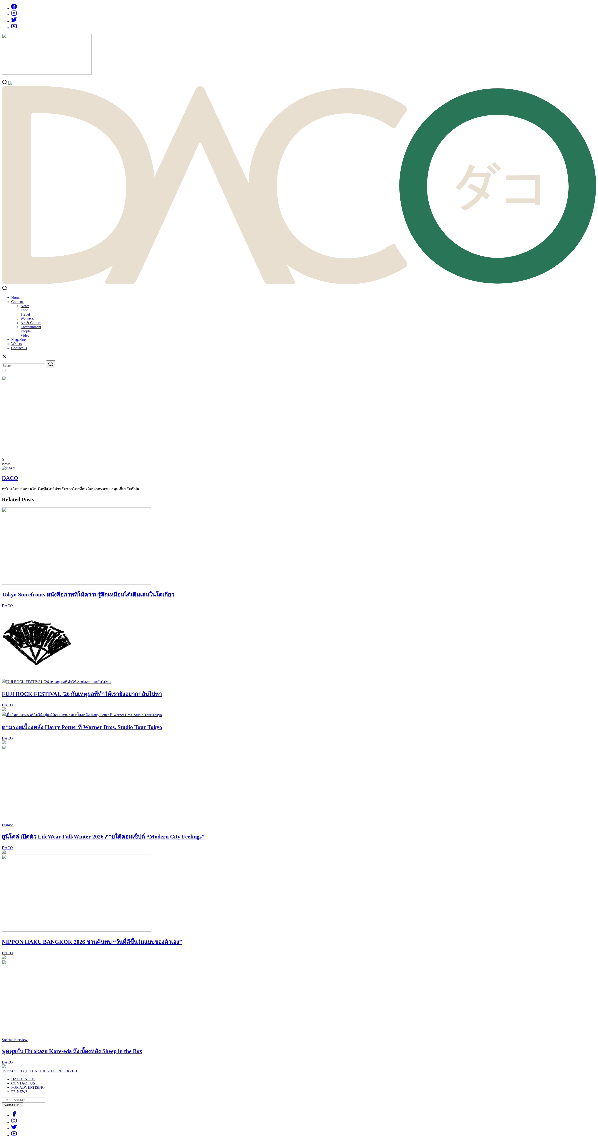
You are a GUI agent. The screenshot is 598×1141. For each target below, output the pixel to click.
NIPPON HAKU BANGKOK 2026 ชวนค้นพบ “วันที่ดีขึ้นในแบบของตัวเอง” (92, 942)
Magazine (18, 340)
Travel (25, 314)
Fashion (8, 825)
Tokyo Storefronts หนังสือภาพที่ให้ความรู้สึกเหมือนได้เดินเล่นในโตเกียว (88, 595)
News (25, 306)
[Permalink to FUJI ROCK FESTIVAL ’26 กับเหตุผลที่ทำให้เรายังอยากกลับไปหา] (56, 682)
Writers (16, 344)
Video (25, 335)
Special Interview (15, 1040)
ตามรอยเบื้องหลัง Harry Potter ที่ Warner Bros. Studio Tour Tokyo (82, 727)
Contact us (19, 348)
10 (4, 370)
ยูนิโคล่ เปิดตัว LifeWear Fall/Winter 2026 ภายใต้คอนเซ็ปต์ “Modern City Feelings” (103, 837)
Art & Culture (31, 323)
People (26, 331)
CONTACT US (23, 1083)
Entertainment (31, 327)
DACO (10, 478)
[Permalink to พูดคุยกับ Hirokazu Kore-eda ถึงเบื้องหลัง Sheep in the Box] (76, 1036)
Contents (17, 302)
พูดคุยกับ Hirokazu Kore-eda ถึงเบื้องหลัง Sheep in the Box (72, 1051)
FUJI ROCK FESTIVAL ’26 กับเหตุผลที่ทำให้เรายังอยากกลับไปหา (82, 694)
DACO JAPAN (23, 1079)
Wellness (27, 318)
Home (15, 297)
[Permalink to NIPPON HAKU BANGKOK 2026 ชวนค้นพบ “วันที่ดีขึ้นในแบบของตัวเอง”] (76, 930)
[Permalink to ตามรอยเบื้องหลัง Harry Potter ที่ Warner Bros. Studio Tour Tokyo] (82, 715)
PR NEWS (19, 1092)
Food (24, 310)
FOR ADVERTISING (28, 1087)
